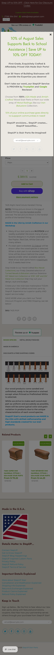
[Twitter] (14, 149)
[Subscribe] (38, 140)
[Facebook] (20, 149)
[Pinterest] (26, 149)
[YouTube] (39, 149)
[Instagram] (33, 149)
